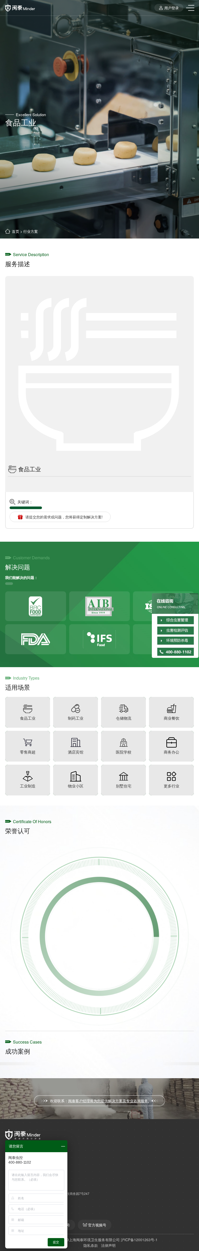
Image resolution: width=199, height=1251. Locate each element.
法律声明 (108, 1245)
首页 (15, 231)
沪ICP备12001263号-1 (139, 1239)
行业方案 (30, 231)
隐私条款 (90, 1245)
